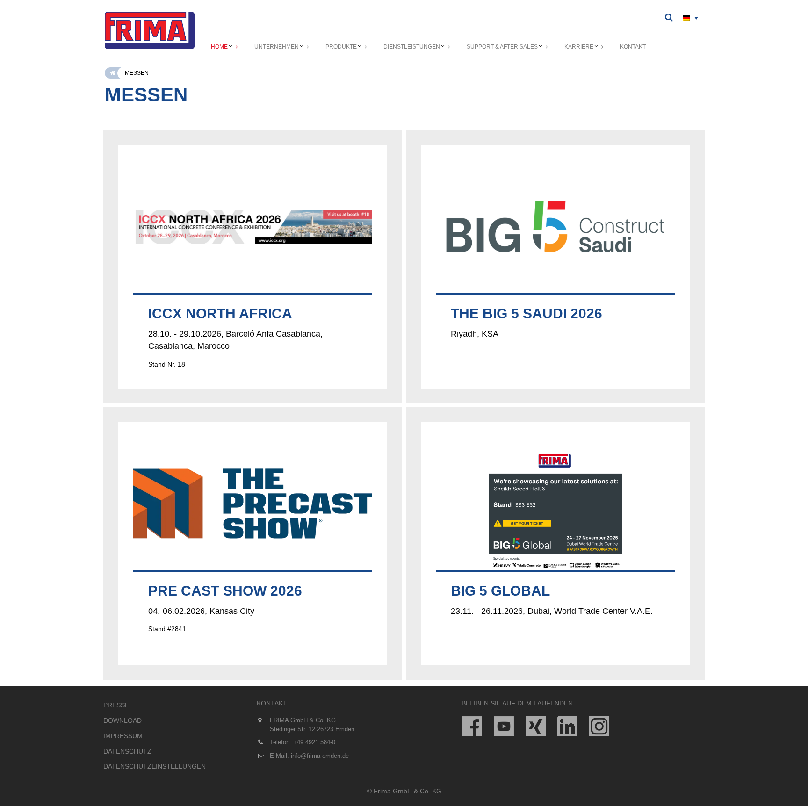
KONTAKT (633, 46)
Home (219, 46)
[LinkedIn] (567, 726)
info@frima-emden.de (320, 755)
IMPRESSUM (123, 736)
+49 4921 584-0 (314, 742)
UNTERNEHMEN (276, 46)
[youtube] (504, 726)
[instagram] (599, 726)
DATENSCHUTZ (127, 751)
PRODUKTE (341, 46)
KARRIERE (578, 46)
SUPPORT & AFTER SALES (502, 46)
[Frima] (150, 30)
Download (122, 720)
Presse (116, 705)
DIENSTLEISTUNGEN (411, 46)
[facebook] (472, 726)
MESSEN (137, 73)
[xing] (536, 726)
